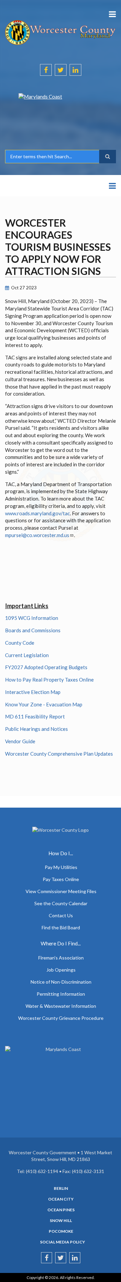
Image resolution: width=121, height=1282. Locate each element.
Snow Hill (61, 1221)
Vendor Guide (20, 741)
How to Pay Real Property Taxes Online (49, 680)
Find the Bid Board (61, 927)
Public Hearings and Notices (36, 729)
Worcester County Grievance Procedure (61, 1018)
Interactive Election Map (33, 692)
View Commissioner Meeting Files (61, 891)
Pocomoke (61, 1231)
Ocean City (61, 1199)
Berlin (61, 1188)
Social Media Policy (62, 1242)
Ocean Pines (61, 1210)
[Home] (60, 32)
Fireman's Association (61, 957)
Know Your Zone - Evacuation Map (43, 704)
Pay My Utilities (61, 867)
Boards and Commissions (33, 630)
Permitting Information (61, 994)
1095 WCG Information (31, 618)
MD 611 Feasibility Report (35, 716)
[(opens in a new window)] (60, 111)
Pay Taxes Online (61, 879)
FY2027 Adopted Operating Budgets (46, 667)
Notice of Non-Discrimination (61, 982)
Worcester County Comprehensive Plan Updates (59, 754)
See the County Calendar (60, 903)
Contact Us (61, 915)
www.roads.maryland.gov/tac (37, 513)
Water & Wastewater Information (61, 1006)
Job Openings (61, 970)
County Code (19, 643)
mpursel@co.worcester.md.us (37, 535)
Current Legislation (27, 655)
